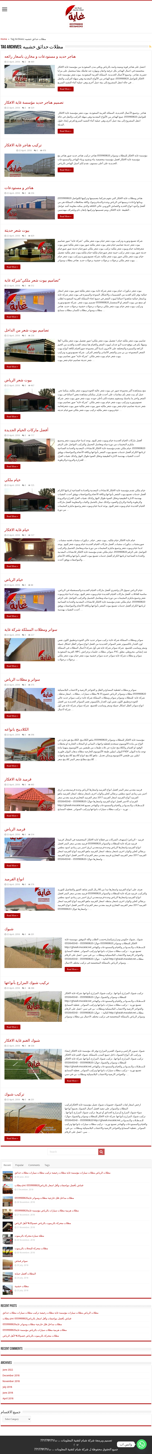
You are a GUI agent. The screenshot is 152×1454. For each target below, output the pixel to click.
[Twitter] (77, 1445)
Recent (7, 1165)
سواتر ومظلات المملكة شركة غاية (30, 629)
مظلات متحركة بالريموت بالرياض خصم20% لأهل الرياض (43, 1223)
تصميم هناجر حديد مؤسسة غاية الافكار (34, 102)
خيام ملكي (12, 480)
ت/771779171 (48, 1440)
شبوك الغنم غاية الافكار (22, 1040)
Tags (47, 1165)
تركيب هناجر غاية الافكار (23, 145)
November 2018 (11, 1381)
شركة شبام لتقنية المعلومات (78, 1440)
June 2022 (8, 1369)
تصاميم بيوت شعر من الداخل (26, 330)
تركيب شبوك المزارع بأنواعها (26, 982)
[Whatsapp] (142, 1444)
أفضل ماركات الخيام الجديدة (26, 430)
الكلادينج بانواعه (16, 729)
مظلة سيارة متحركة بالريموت (29, 1235)
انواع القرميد (14, 879)
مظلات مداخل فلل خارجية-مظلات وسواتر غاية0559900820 (44, 1198)
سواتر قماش (21, 1261)
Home (4, 39)
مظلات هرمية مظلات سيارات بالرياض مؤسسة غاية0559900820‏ (47, 1210)
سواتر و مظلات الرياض (22, 679)
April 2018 (8, 1398)
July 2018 (7, 1387)
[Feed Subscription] (150, 46)
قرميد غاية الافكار (18, 779)
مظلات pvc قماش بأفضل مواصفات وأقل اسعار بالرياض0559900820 (49, 1185)
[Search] (101, 1152)
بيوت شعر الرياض (18, 380)
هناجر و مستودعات (19, 187)
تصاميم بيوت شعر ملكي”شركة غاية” (32, 280)
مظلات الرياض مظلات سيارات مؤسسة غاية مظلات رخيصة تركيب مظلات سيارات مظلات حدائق (62, 1172)
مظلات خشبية (22, 1286)
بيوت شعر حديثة (16, 230)
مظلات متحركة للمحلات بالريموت (31, 1248)
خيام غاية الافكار (16, 530)
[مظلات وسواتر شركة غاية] (76, 16)
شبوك (9, 929)
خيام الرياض (13, 579)
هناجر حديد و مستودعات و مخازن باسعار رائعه (40, 56)
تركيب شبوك (14, 1094)
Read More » (65, 89)
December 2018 (11, 1375)
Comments (34, 1165)
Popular (19, 1165)
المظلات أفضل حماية (25, 1273)
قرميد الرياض (14, 829)
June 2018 (8, 1392)
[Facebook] (74, 1445)
